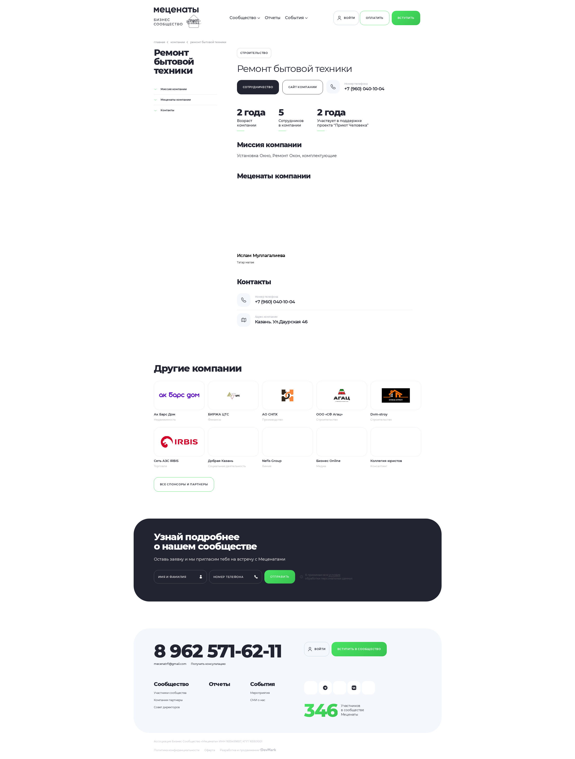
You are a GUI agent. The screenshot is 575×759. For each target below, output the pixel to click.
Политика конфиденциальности (176, 750)
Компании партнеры (168, 700)
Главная (159, 42)
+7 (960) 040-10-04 (364, 88)
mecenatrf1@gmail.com (170, 664)
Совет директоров (167, 707)
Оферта (209, 750)
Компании (177, 42)
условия (334, 575)
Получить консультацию (208, 664)
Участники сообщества (170, 693)
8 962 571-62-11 (218, 651)
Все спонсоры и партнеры (184, 484)
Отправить (279, 576)
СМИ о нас (257, 700)
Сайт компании (302, 87)
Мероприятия (260, 693)
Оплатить (374, 18)
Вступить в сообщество (359, 649)
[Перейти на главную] (177, 18)
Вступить (406, 18)
